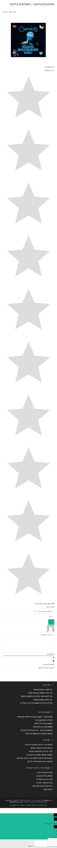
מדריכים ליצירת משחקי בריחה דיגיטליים (36, 703)
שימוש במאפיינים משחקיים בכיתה (38, 733)
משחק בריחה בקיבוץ (44, 775)
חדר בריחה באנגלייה (44, 779)
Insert (30, 846)
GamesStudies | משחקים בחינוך (32, 4)
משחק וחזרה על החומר (43, 723)
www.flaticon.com (16, 802)
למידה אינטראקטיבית (43, 720)
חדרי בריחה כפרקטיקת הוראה (40, 751)
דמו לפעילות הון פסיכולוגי (42, 786)
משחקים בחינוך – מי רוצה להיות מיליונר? (36, 730)
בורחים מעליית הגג (44, 772)
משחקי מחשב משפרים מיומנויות (39, 754)
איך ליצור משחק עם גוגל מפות (40, 693)
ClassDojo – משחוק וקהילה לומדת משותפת (34, 716)
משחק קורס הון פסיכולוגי (42, 726)
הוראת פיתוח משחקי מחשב (41, 748)
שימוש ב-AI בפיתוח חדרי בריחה (39, 761)
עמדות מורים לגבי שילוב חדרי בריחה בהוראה (34, 758)
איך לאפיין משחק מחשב (42, 689)
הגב (53, 837)
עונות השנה (47, 789)
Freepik (46, 800)
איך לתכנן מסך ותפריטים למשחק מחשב (36, 696)
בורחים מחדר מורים (44, 782)
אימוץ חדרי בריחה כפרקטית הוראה (38, 744)
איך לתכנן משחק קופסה (43, 699)
